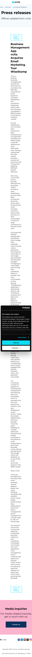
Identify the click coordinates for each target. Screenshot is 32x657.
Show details (22, 337)
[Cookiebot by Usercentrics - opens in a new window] (22, 308)
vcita (1, 7)
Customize (15, 348)
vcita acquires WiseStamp (20, 7)
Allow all (16, 342)
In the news (8, 7)
